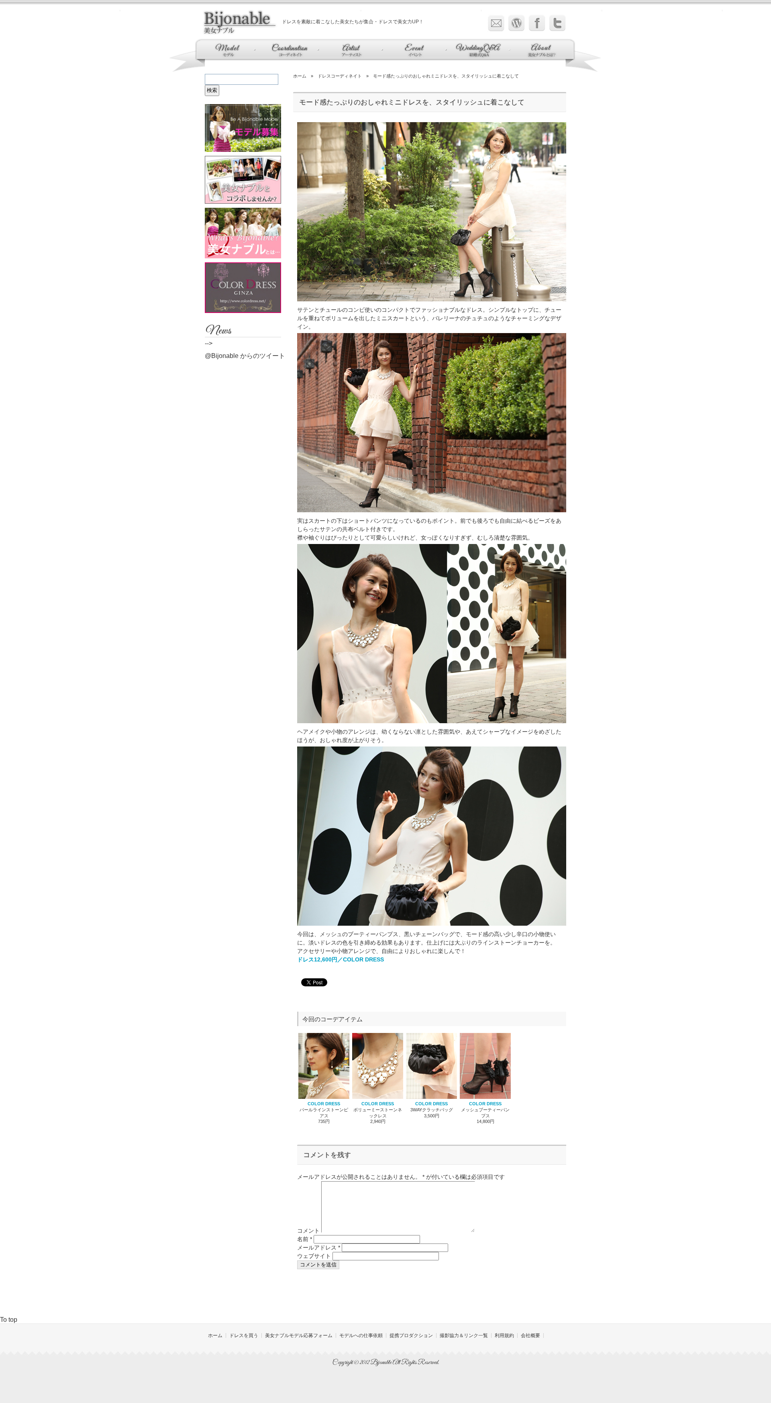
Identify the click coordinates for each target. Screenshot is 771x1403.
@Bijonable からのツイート (245, 355)
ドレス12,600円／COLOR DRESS (340, 959)
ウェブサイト (314, 1256)
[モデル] (232, 56)
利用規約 (504, 1335)
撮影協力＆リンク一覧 (464, 1335)
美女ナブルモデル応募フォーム (298, 1335)
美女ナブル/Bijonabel (240, 22)
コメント (308, 1230)
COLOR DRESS (324, 1103)
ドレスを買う (243, 1335)
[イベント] (415, 56)
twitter (558, 23)
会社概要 (530, 1335)
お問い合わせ (496, 23)
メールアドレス (318, 1247)
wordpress (517, 23)
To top (8, 1319)
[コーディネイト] (288, 56)
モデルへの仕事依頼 (361, 1335)
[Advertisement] (430, 1295)
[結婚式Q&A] (479, 56)
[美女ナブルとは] (535, 56)
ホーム (299, 76)
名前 (304, 1239)
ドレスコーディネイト (340, 76)
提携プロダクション (411, 1335)
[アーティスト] (350, 56)
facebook (537, 23)
